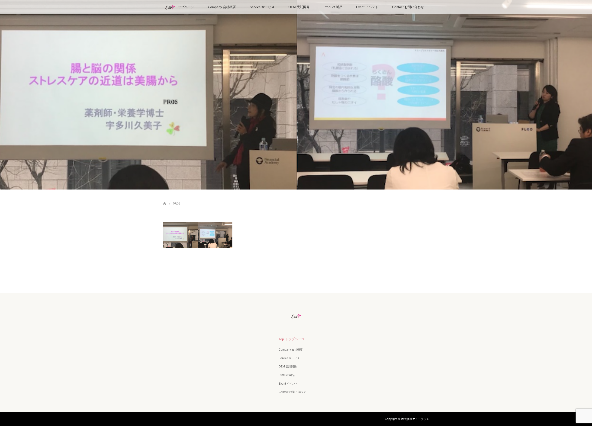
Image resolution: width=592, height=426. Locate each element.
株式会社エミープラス (415, 419)
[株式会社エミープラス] (296, 316)
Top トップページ (181, 7)
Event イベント (367, 7)
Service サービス (262, 7)
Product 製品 (333, 7)
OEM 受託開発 (299, 7)
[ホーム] (164, 198)
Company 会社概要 (222, 7)
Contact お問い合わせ (408, 7)
